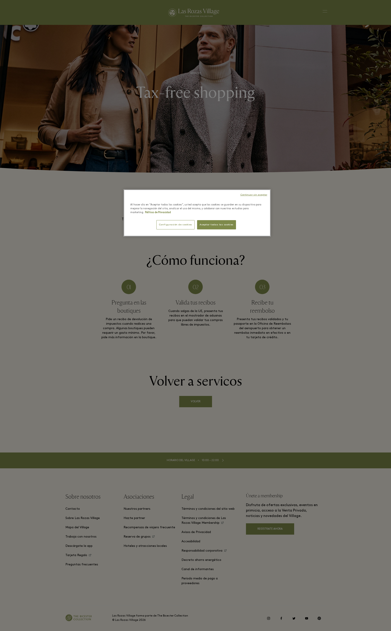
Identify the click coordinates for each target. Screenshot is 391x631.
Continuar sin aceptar (253, 195)
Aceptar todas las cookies (217, 225)
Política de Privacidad (158, 212)
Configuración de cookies (175, 225)
